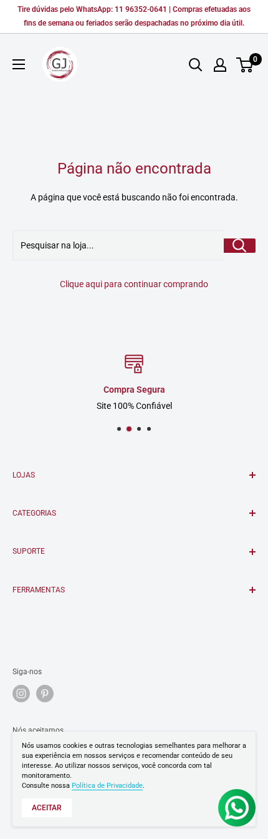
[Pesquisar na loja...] (240, 245)
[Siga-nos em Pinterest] (45, 693)
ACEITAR (47, 807)
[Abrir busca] (196, 65)
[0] (245, 64)
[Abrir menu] (18, 64)
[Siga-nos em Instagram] (21, 693)
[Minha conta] (220, 65)
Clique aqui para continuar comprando (134, 284)
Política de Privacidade (107, 786)
